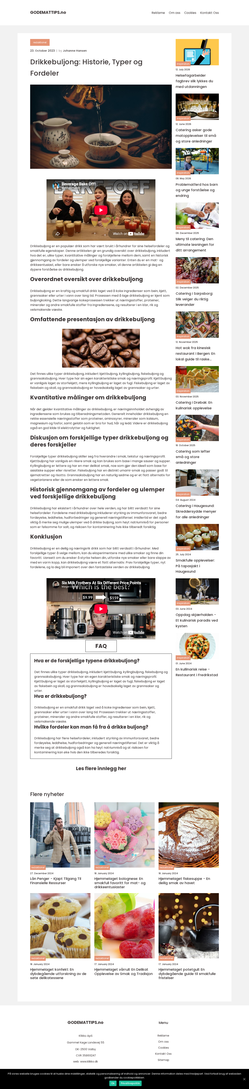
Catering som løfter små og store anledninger (193, 457)
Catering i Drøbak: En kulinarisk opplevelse (194, 405)
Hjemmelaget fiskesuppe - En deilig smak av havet (184, 881)
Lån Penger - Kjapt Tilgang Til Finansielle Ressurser (55, 881)
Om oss (174, 13)
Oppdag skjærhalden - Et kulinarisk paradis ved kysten (197, 620)
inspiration (183, 63)
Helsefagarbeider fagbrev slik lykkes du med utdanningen (194, 81)
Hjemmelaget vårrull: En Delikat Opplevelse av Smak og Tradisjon (123, 971)
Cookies (190, 13)
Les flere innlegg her (101, 768)
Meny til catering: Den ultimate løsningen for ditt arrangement (195, 244)
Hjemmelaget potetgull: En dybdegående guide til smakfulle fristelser (187, 973)
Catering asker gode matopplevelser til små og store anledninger (196, 135)
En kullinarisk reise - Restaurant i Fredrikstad (197, 672)
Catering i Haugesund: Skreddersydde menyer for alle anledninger (196, 511)
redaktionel (39, 42)
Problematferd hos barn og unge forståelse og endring (197, 190)
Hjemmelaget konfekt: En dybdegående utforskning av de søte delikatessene (58, 973)
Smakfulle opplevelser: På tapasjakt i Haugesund (195, 566)
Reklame (158, 13)
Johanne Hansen (75, 50)
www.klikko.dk (89, 1061)
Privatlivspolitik (130, 1083)
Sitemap (163, 1060)
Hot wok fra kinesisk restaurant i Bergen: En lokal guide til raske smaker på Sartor (195, 353)
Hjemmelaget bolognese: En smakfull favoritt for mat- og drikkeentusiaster (120, 883)
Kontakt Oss (209, 13)
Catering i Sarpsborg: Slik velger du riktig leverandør (194, 299)
